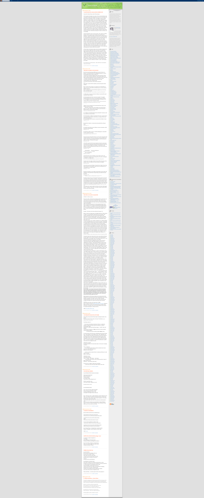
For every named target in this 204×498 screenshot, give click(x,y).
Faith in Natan (112, 136)
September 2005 (112, 238)
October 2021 (112, 392)
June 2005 (111, 235)
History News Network (113, 162)
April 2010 (111, 292)
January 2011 (112, 301)
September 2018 (112, 373)
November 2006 (112, 252)
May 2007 (111, 258)
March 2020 (111, 384)
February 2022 (112, 393)
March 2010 (111, 291)
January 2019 (112, 376)
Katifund (111, 80)
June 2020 (111, 385)
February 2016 (112, 352)
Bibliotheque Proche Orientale (114, 103)
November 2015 (112, 349)
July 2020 (111, 386)
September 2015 (112, 347)
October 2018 (112, 374)
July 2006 (111, 248)
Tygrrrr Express (112, 155)
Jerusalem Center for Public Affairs (114, 124)
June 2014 (111, 333)
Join (115, 206)
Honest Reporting (112, 111)
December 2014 (112, 338)
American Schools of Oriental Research (115, 202)
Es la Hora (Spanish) (113, 79)
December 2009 (112, 288)
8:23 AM (93, 432)
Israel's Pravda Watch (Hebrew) (114, 133)
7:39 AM (93, 473)
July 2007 (111, 260)
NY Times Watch (112, 119)
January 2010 (112, 289)
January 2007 (112, 254)
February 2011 (112, 302)
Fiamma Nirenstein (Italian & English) (115, 127)
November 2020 (112, 388)
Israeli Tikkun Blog (112, 158)
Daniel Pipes (112, 98)
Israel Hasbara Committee (113, 126)
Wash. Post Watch (112, 135)
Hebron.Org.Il (112, 185)
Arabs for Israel (112, 102)
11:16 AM (93, 190)
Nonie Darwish (112, 101)
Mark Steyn (111, 110)
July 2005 (111, 236)
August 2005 (112, 237)
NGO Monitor (112, 82)
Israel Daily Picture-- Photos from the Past (115, 183)
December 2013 (112, 328)
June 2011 (111, 306)
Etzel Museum (112, 182)
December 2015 (112, 350)
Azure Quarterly (112, 107)
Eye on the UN (112, 159)
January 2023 (112, 398)
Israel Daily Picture (112, 181)
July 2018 (111, 371)
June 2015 (111, 344)
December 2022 (112, 397)
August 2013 (112, 326)
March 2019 (111, 377)
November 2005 (112, 240)
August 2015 (112, 346)
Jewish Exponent (112, 121)
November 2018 (112, 375)
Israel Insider (112, 130)
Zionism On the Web (113, 104)
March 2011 (111, 303)
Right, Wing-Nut (112, 137)
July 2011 (111, 307)
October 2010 (112, 298)
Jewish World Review (113, 71)
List (115, 204)
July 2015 (111, 345)
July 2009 (111, 283)
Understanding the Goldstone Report (115, 176)
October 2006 (112, 251)
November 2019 (112, 382)
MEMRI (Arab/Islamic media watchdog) (115, 173)
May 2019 (111, 379)
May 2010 (111, 293)
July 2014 (111, 334)
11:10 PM (93, 366)
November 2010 (112, 299)
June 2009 (111, 282)
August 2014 (112, 335)
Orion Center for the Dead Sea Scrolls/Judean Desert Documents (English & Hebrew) (114, 199)
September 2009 (112, 285)
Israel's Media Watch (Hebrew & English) (115, 134)
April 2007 (111, 257)
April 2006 (111, 245)
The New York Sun (112, 131)
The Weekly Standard (113, 106)
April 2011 (111, 304)
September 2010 (112, 297)
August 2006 (112, 249)
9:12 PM (93, 494)
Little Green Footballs (113, 109)
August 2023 (112, 399)
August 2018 (112, 372)
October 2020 (112, 387)
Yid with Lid (111, 76)
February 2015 (112, 340)
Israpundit (111, 120)
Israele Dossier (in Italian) (113, 52)
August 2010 (112, 296)
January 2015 (112, 339)
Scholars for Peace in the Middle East (115, 160)
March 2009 (111, 279)
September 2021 (112, 391)
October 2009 (112, 286)
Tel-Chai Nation (112, 118)
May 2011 (111, 305)
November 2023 (112, 400)
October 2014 (112, 336)
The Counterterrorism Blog (113, 123)
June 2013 (111, 324)
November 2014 (112, 337)
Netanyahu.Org (112, 99)
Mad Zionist (111, 129)
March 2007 (111, 256)
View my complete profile (113, 36)
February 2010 (112, 290)
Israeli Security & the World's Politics (115, 73)
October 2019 (112, 381)
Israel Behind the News (113, 75)
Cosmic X (111, 69)
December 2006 (112, 253)
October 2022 (112, 395)
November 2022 (112, 396)
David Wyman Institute (113, 81)
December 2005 (112, 241)
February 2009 (112, 278)
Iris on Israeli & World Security (114, 74)
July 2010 (111, 295)
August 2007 (112, 261)
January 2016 (112, 351)
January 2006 (112, 242)
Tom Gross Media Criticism (113, 152)
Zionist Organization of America (114, 72)
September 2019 (112, 380)
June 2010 (111, 294)
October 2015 (112, 348)
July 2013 (111, 325)
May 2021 (111, 389)
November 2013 (112, 327)
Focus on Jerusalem (113, 68)
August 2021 (112, 390)
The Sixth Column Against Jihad (114, 156)
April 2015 (111, 342)
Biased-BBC (112, 117)
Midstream (111, 70)
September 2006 (112, 250)
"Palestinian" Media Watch (113, 161)
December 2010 (112, 300)
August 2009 (112, 284)
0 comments (96, 65)
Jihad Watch (112, 83)
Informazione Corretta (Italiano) (114, 53)
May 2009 (111, 281)
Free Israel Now (112, 164)
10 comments (96, 190)
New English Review (113, 108)
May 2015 (111, 343)
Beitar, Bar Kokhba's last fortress (99, 303)
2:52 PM (93, 65)
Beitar (91, 308)
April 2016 (111, 354)
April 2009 (111, 280)
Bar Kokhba (88, 308)
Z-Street (111, 157)
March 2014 (111, 331)
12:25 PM (93, 310)
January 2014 (112, 329)
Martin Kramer (112, 163)
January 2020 (112, 383)
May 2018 (111, 370)
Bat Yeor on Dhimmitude (113, 84)
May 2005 (111, 234)
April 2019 (111, 378)
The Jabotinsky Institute (113, 184)
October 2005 (112, 239)
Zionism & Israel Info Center (114, 105)
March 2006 (111, 244)
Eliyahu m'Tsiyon (118, 27)
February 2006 (112, 243)
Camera (111, 132)
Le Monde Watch (112, 122)
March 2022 (111, 394)
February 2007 (112, 255)
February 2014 (112, 330)
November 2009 (112, 287)
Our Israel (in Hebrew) (113, 51)
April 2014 (111, 332)
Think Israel (111, 125)
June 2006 (111, 247)
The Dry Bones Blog (113, 128)
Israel (93, 308)
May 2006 (111, 246)
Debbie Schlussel (112, 100)
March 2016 (111, 353)
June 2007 (111, 259)
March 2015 (111, 341)
